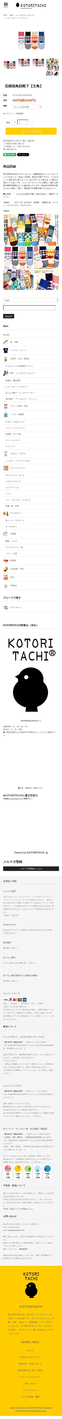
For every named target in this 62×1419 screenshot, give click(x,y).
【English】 (23, 1249)
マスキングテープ (13, 481)
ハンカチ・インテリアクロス (18, 461)
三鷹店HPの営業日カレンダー (31, 732)
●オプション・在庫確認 (13, 113)
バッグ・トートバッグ (15, 428)
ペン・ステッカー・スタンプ (18, 500)
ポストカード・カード (15, 475)
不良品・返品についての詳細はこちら (18, 1209)
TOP (5, 15)
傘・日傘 (14, 342)
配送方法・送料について (30, 1364)
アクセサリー (16, 513)
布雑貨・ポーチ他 (13, 434)
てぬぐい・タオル (18, 453)
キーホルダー (11, 527)
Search (8, 316)
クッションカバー (13, 440)
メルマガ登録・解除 (30, 1397)
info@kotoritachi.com (16, 1230)
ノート (8, 494)
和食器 (13, 560)
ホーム (30, 1350)
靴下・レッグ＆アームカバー (22, 15)
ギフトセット (16, 607)
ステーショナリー (18, 468)
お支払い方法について (30, 1357)
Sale (12, 577)
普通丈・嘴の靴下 (13, 380)
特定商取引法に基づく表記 (30, 1370)
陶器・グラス (11, 541)
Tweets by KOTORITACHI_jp (31, 852)
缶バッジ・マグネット (15, 520)
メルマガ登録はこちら (31, 868)
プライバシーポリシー (30, 1377)
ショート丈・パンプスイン (17, 18)
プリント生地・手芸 (19, 406)
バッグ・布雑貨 (17, 414)
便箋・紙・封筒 (12, 506)
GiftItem (13, 585)
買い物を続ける (10, 149)
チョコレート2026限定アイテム (19, 366)
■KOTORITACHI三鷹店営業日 (20, 796)
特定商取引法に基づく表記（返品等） (19, 141)
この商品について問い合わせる (16, 146)
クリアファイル (12, 487)
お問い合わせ (30, 1383)
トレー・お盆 (11, 553)
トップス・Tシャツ (18, 350)
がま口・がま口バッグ (15, 422)
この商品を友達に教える (13, 143)
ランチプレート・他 (14, 547)
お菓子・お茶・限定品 (19, 359)
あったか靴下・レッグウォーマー (20, 393)
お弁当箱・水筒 (17, 569)
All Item (6, 335)
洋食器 (13, 534)
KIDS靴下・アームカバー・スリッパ (21, 399)
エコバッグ (10, 446)
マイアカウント (30, 1390)
